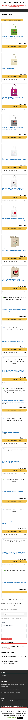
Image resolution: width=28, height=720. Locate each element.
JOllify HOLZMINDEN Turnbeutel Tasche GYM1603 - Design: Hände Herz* (13, 431)
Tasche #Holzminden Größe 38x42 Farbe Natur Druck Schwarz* (13, 67)
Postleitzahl (4, 628)
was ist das (21, 710)
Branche (3, 622)
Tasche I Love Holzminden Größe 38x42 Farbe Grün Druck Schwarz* (12, 37)
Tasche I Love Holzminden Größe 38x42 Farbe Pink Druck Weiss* (12, 98)
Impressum (3, 698)
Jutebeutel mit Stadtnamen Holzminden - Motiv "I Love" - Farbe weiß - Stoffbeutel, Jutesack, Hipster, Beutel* (13, 219)
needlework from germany (17, 646)
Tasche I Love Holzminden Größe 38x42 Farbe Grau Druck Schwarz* (12, 128)
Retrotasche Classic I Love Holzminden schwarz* (12, 492)
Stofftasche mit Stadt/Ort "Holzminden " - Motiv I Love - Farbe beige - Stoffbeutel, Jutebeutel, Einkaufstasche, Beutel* (13, 280)
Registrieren (4, 678)
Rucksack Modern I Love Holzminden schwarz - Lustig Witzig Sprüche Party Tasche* (12, 340)
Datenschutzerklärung (6, 703)
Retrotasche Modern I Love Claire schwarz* (14, 582)
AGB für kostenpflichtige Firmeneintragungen (11, 700)
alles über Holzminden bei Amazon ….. (12, 20)
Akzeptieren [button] (20, 717)
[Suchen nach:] (14, 614)
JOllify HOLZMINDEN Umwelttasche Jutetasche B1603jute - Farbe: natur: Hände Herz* (14, 462)
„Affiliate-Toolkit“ (9, 605)
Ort (2, 633)
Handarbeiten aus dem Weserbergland (10, 689)
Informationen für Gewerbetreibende (10, 661)
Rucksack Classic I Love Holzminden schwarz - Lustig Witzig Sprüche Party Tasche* (14, 310)
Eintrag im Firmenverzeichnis (8, 663)
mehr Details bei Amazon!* (14, 46)
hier (4, 658)
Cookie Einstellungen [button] (11, 717)
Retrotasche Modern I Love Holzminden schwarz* (13, 522)
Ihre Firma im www (5, 666)
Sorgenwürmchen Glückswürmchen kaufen (10, 692)
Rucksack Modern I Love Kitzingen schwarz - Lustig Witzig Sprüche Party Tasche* (14, 553)
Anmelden (3, 675)
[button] (26, 11)
